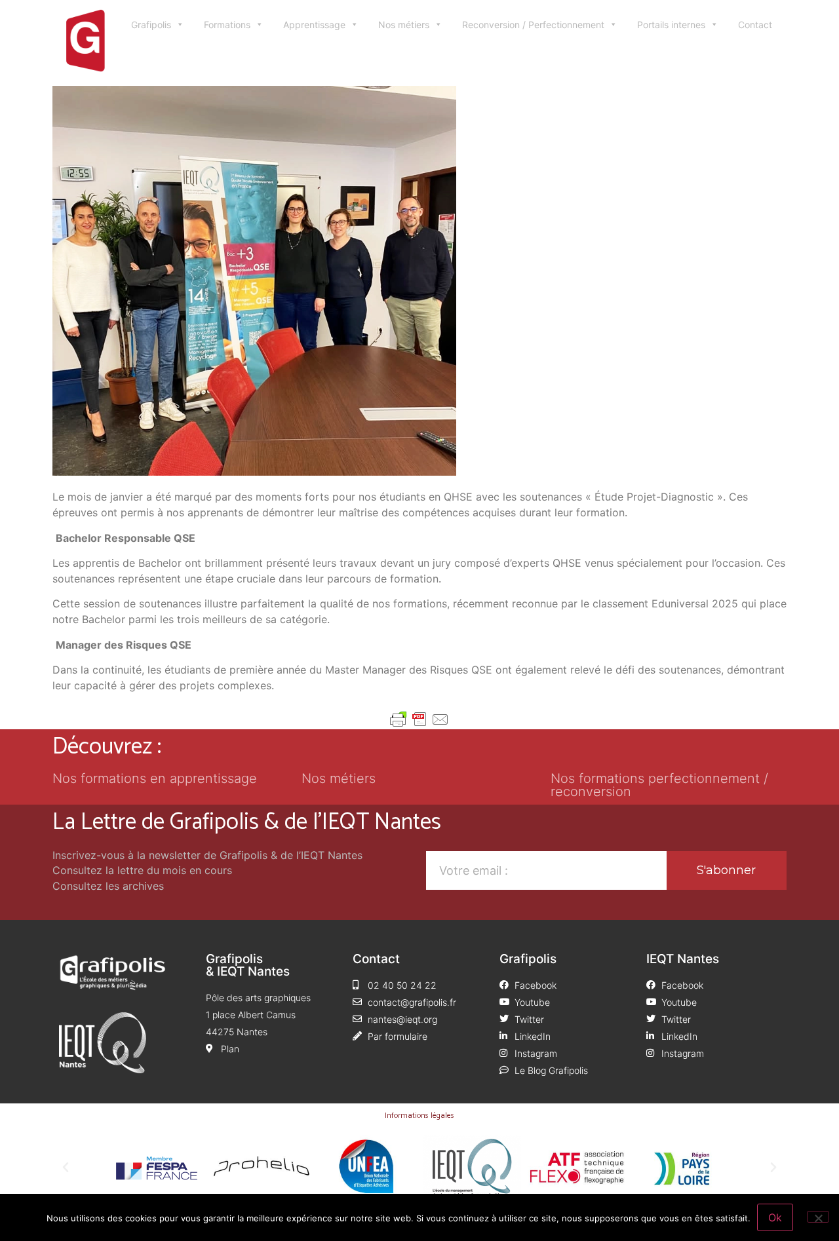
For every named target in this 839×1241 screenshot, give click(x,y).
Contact (755, 24)
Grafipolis (151, 24)
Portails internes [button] (671, 24)
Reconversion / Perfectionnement (533, 24)
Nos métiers (403, 24)
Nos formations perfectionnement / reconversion (659, 785)
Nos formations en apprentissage (154, 778)
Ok (775, 1217)
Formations (227, 24)
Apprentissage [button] (314, 24)
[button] (65, 1167)
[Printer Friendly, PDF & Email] (419, 719)
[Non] (818, 1217)
